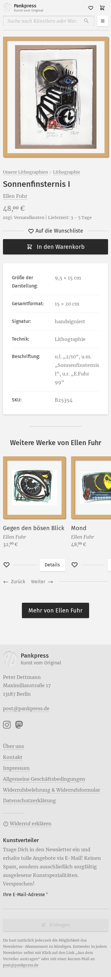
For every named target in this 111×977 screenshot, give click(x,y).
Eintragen (59, 925)
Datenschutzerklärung (29, 800)
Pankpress (28, 7)
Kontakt (12, 757)
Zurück (18, 581)
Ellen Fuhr (15, 196)
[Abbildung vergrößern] (55, 97)
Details (52, 565)
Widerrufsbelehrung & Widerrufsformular (51, 790)
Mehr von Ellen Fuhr (55, 610)
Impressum (16, 768)
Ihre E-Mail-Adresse (25, 894)
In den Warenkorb (61, 246)
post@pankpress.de (26, 708)
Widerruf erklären (30, 823)
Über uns (13, 746)
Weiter (38, 581)
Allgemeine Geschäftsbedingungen (44, 779)
